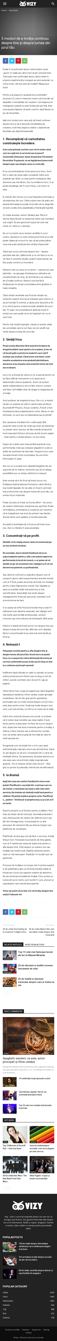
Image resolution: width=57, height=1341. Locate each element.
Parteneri (25, 1330)
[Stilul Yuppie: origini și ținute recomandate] (42, 1164)
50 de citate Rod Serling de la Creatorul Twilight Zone (15, 930)
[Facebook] (5, 61)
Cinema (6, 1054)
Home (4, 10)
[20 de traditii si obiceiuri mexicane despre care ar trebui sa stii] (10, 982)
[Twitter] (12, 61)
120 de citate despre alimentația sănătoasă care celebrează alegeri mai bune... (34, 1246)
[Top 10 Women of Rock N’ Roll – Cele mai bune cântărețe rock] (15, 1134)
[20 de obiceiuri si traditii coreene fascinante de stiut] (10, 968)
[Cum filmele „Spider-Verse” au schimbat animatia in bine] (10, 1095)
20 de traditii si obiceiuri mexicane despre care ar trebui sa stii (36, 982)
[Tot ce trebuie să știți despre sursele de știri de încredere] (10, 1260)
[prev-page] (4, 992)
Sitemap (46, 1330)
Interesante (13, 10)
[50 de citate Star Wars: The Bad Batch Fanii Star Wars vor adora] (15, 1164)
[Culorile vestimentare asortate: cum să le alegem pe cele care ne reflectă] (42, 1134)
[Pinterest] (18, 61)
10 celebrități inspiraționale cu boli (34, 1078)
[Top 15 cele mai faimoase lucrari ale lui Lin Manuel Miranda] (10, 955)
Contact (28, 1332)
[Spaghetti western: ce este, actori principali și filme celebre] (28, 1036)
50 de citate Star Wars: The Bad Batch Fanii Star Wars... (15, 1179)
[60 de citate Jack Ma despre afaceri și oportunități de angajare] (10, 1274)
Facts (5, 1142)
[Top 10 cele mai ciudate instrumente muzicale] (10, 1109)
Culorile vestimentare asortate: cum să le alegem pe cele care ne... (42, 1148)
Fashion (33, 1142)
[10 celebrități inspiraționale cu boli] (10, 1082)
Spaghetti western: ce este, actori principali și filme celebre (24, 1060)
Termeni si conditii (12, 1330)
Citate (6, 1172)
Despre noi (36, 1330)
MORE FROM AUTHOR (34, 945)
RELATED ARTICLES (13, 945)
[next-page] (9, 992)
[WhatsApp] (24, 61)
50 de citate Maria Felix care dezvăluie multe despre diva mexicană (41, 932)
